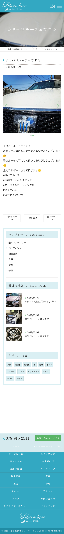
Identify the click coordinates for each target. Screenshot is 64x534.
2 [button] (33, 135)
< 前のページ (12, 218)
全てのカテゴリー (17, 242)
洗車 (11, 259)
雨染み (19, 378)
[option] (32, 104)
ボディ (49, 364)
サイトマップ (48, 505)
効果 (41, 364)
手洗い (10, 378)
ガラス (45, 371)
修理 (11, 270)
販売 (11, 264)
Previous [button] (6, 106)
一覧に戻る (32, 218)
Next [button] (58, 106)
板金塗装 (13, 253)
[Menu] (59, 6)
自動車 (18, 364)
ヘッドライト (33, 371)
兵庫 (9, 364)
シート (21, 371)
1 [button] (31, 135)
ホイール (11, 371)
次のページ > (52, 218)
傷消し (27, 364)
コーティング (15, 248)
